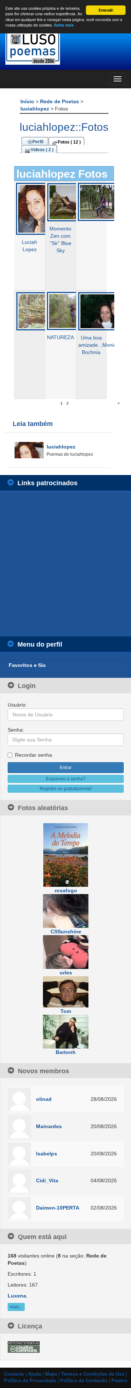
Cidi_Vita (47, 1180)
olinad (44, 1099)
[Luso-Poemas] (65, 47)
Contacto (14, 1374)
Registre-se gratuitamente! (66, 788)
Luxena (17, 1296)
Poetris (119, 1380)
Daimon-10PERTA (57, 1208)
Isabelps (46, 1153)
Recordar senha (33, 755)
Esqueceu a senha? (66, 778)
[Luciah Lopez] (41, 208)
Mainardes (49, 1126)
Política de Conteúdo (83, 1380)
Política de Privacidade (30, 1380)
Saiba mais (64, 25)
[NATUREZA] (72, 310)
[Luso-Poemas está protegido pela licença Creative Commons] (24, 1346)
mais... (16, 1306)
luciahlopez (35, 109)
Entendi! (106, 10)
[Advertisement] (65, 563)
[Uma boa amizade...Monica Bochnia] (103, 311)
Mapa (51, 1374)
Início (28, 101)
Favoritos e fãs (27, 665)
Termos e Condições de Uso (92, 1374)
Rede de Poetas (60, 101)
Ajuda (34, 1374)
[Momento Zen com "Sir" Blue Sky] (72, 202)
